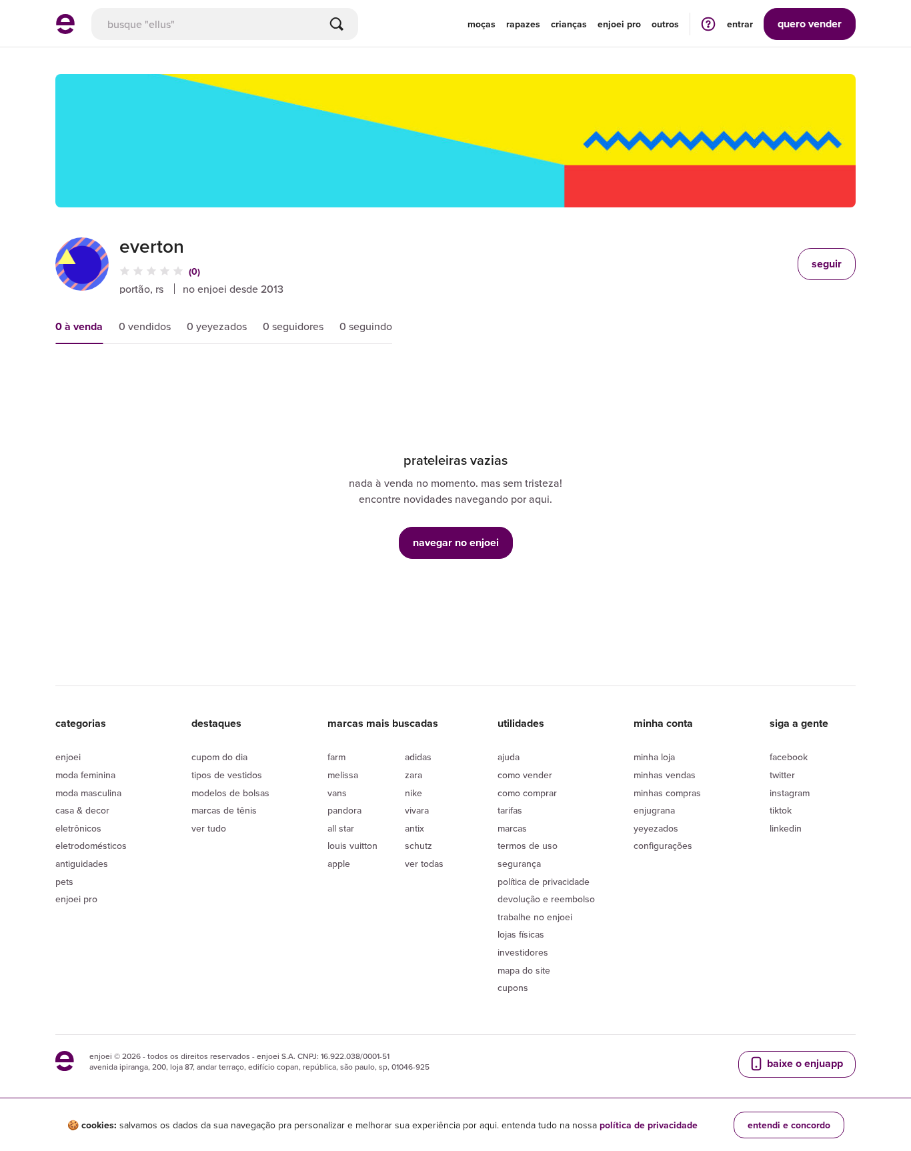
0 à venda (79, 326)
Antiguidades (81, 863)
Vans (337, 793)
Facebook (789, 757)
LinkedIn (786, 828)
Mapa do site (524, 970)
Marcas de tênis (224, 810)
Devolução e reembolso (546, 899)
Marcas (512, 828)
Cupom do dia (219, 757)
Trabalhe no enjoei (535, 917)
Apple (338, 863)
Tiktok (781, 810)
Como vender (525, 775)
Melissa (342, 775)
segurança (519, 863)
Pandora (344, 810)
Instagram (790, 793)
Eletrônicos (78, 828)
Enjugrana (654, 810)
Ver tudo (208, 828)
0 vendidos (145, 326)
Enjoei (68, 757)
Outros (665, 24)
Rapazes (523, 24)
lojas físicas (521, 934)
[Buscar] (337, 24)
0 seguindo (365, 326)
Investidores (523, 952)
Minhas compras (667, 793)
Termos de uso (528, 845)
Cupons (513, 987)
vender (810, 23)
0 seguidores (293, 326)
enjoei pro (619, 24)
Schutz (418, 845)
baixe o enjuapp (803, 1063)
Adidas (418, 757)
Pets (64, 881)
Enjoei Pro (76, 899)
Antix (414, 828)
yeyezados (656, 828)
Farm (336, 757)
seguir (827, 263)
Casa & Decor (82, 810)
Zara (413, 775)
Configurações (663, 845)
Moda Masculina (88, 793)
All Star (340, 828)
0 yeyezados (217, 326)
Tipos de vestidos (226, 775)
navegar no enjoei (456, 542)
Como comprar (527, 793)
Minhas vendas (665, 775)
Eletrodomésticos (91, 845)
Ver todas (424, 863)
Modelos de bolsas (230, 793)
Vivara (417, 810)
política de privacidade (649, 1125)
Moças (482, 24)
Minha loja (654, 757)
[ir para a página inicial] (65, 30)
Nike (413, 793)
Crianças (569, 24)
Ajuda (509, 757)
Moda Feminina (85, 775)
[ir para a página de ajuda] (708, 23)
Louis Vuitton (352, 845)
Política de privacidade (544, 881)
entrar (740, 24)
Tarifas (510, 810)
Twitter (782, 775)
